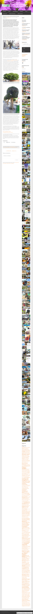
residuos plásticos (25, 581)
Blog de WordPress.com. (5, 611)
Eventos (4, 11)
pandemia (26, 548)
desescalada (26, 498)
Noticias (21, 11)
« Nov (24, 48)
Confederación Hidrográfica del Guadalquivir (25, 479)
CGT (27, 473)
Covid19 (28, 494)
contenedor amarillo (26, 493)
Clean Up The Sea (27, 475)
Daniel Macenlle (27, 495)
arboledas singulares (24, 455)
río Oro (28, 582)
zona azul (28, 602)
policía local (26, 566)
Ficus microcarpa (11, 147)
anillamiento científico (26, 452)
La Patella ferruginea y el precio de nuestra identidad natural (26, 24)
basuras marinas (25, 463)
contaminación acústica (25, 488)
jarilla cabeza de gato (27, 532)
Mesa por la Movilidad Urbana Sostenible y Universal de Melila (26, 541)
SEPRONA (27, 588)
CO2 (22, 476)
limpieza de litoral (26, 534)
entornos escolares (25, 511)
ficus (3, 147)
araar (23, 453)
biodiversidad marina (25, 465)
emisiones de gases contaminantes (26, 505)
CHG (28, 473)
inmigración (25, 531)
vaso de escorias (24, 593)
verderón (29, 593)
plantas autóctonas (24, 563)
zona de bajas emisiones (25, 603)
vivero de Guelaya (24, 598)
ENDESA (24, 506)
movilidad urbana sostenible (24, 546)
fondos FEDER (23, 518)
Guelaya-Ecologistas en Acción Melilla (25, 526)
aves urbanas (26, 459)
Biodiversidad (24, 464)
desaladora (23, 498)
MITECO (23, 543)
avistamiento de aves (24, 460)
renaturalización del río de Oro (26, 579)
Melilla (23, 538)
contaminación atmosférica (24, 490)
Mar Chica (24, 536)
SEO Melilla (24, 588)
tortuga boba (26, 591)
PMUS (23, 566)
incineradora (24, 530)
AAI (24, 448)
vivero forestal (27, 598)
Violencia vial (27, 597)
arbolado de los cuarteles (27, 453)
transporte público (24, 592)
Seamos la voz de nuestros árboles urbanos (11, 16)
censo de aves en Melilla (24, 472)
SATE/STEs (23, 583)
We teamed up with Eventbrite (6, 612)
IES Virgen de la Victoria (26, 529)
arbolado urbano (26, 454)
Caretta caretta (23, 470)
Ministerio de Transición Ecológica (26, 542)
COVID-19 (26, 494)
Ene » (24, 51)
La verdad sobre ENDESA (26, 27)
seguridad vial (26, 583)
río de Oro (26, 582)
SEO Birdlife (26, 587)
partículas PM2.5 (26, 549)
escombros (29, 511)
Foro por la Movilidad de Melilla (26, 519)
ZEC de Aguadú (27, 600)
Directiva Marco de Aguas (25, 500)
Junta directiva (15, 11)
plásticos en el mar (27, 565)
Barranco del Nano (24, 462)
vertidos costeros (24, 595)
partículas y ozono (27, 550)
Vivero (26, 11)
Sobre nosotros (20, 13)
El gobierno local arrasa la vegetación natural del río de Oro (26, 34)
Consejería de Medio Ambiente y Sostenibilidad (26, 483)
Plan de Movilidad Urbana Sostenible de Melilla (25, 554)
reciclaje (27, 572)
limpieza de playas (25, 535)
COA (23, 476)
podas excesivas (15, 147)
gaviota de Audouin (24, 521)
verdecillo (27, 593)
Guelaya (27, 523)
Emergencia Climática (26, 503)
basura (27, 462)
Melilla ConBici (27, 538)
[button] (24, 75)
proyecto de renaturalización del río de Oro (25, 568)
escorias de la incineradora (26, 512)
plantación (24, 560)
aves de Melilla (26, 458)
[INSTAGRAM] (22, 63)
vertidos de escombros (26, 596)
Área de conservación (12, 146)
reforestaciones (24, 575)
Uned (29, 592)
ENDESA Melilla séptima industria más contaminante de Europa (25, 508)
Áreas (9, 11)
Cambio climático (24, 468)
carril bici (26, 470)
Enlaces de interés (12, 13)
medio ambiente (26, 537)
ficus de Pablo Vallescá (7, 147)
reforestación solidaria (26, 576)
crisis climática (23, 495)
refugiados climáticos (24, 577)
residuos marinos (27, 579)
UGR (27, 592)
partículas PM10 (23, 550)
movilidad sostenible (25, 544)
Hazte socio (5, 13)
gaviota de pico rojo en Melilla (25, 522)
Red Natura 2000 (25, 574)
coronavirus (23, 494)
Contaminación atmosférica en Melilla (25, 492)
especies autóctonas (26, 513)
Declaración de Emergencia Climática (26, 497)
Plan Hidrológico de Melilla (25, 558)
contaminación (26, 487)
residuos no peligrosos (24, 580)
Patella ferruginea (25, 551)
